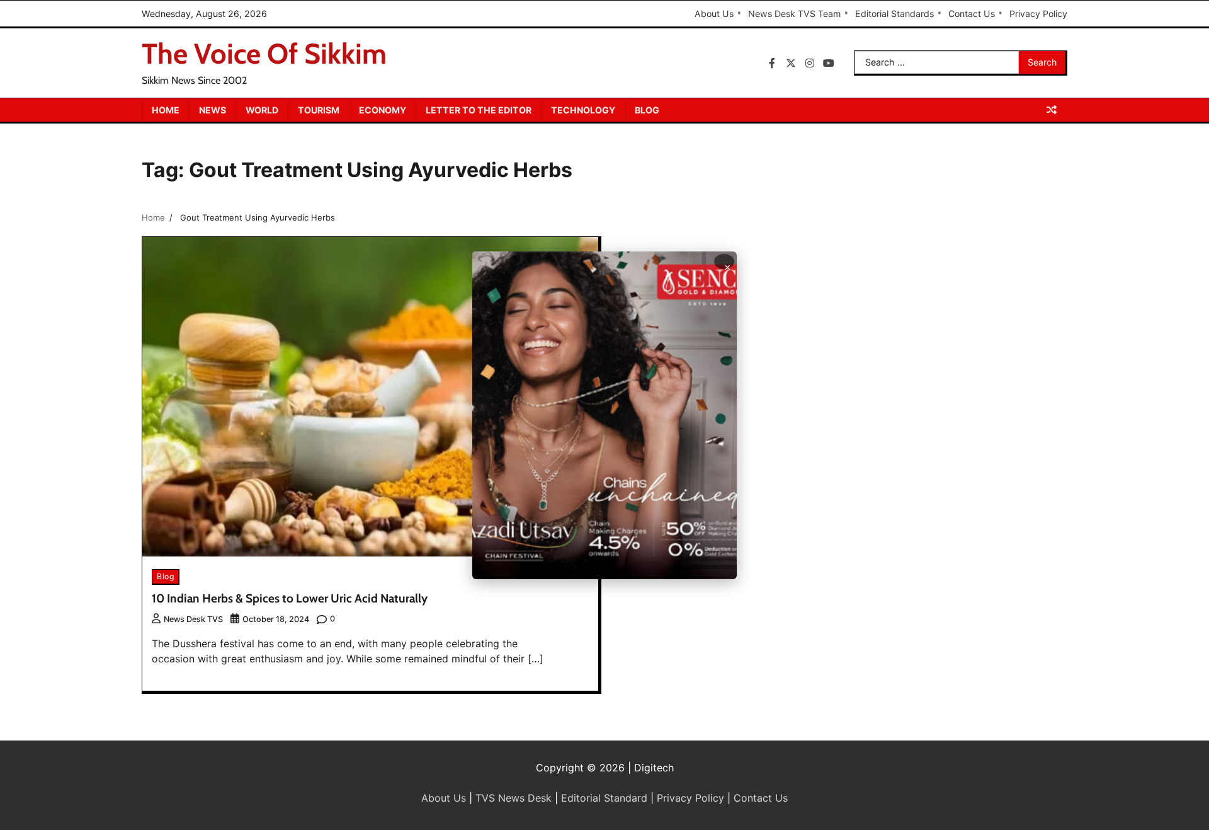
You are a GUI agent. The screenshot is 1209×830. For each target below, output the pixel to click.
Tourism (318, 110)
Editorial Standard (604, 798)
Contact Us (971, 13)
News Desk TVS (193, 619)
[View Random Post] (1051, 109)
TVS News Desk (513, 798)
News (212, 110)
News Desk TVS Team (794, 13)
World (262, 110)
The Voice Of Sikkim (264, 54)
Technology (583, 110)
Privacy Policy (1038, 13)
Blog (647, 110)
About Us (714, 13)
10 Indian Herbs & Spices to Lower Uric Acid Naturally (290, 598)
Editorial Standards (894, 13)
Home (165, 110)
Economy (382, 110)
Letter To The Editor (478, 110)
